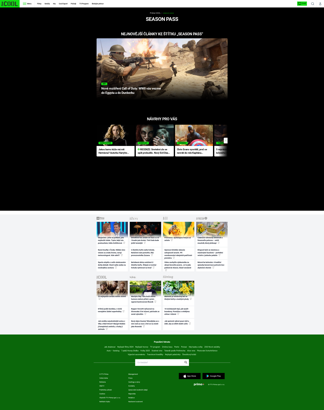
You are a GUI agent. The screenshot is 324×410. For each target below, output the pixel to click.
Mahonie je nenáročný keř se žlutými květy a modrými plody (176, 297)
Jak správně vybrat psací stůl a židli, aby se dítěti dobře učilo (176, 322)
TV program (155, 347)
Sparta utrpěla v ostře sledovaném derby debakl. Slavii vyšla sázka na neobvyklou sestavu (112, 265)
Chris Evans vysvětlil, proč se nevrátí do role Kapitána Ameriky (192, 151)
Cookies (102, 394)
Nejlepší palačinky (172, 354)
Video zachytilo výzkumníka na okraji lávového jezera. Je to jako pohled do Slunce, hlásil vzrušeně (177, 265)
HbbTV (101, 386)
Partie (176, 347)
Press (130, 378)
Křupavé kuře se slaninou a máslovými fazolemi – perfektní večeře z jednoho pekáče (210, 252)
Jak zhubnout (109, 347)
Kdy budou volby (195, 347)
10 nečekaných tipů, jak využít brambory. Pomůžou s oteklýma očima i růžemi (177, 311)
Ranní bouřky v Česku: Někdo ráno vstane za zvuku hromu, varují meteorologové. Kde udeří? (111, 252)
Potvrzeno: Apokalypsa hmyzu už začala (177, 239)
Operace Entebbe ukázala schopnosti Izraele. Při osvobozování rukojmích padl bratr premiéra (178, 254)
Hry (54, 4)
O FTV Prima (103, 374)
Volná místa (103, 378)
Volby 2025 (145, 351)
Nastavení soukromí (135, 402)
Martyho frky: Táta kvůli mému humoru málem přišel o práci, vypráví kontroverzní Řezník (143, 299)
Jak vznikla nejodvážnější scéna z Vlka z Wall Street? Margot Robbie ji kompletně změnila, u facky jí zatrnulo (111, 325)
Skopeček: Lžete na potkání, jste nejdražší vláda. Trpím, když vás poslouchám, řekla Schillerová (111, 240)
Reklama (102, 382)
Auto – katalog (113, 351)
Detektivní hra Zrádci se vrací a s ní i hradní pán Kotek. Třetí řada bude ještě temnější (145, 240)
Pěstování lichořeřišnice (207, 351)
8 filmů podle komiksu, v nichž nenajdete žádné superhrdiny (110, 310)
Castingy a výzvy (134, 382)
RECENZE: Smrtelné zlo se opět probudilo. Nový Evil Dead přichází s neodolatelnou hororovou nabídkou (153, 151)
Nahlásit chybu (104, 402)
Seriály (47, 4)
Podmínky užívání (105, 390)
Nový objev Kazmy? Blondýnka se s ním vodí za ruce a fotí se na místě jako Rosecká (145, 324)
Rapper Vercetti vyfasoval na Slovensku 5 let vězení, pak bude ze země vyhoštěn (145, 311)
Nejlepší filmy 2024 (125, 347)
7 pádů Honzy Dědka (129, 351)
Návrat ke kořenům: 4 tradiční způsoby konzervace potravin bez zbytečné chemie (211, 265)
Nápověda (132, 394)
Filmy (39, 4)
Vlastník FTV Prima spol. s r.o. (109, 398)
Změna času (167, 347)
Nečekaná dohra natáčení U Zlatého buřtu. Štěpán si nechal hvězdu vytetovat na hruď (143, 265)
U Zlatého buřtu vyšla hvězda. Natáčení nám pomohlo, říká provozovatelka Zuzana (143, 252)
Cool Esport (63, 4)
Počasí (184, 347)
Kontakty (131, 386)
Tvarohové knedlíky (155, 354)
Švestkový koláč (189, 354)
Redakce (131, 398)
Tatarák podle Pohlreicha (174, 351)
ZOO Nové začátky (212, 347)
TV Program (83, 4)
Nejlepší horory (141, 347)
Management (133, 374)
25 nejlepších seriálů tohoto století (112, 296)
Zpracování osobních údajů (138, 390)
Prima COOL (155, 13)
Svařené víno (157, 351)
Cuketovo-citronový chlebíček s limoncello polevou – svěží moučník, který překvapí (210, 240)
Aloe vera (191, 351)
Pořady (73, 4)
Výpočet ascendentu (136, 354)
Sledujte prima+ (98, 4)
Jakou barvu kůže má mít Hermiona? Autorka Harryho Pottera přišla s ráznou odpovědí (112, 151)
